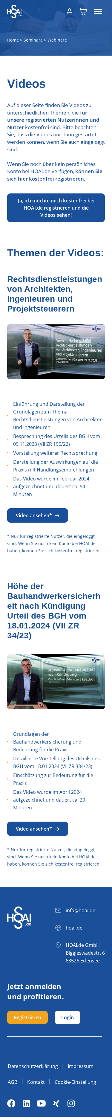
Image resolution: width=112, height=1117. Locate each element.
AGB (12, 1082)
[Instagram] (71, 1103)
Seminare (33, 40)
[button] (98, 11)
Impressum (80, 1066)
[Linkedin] (26, 1103)
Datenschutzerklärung (33, 1066)
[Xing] (56, 1103)
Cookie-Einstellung (75, 1082)
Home (13, 40)
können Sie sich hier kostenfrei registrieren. (54, 175)
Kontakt (36, 1082)
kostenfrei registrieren (77, 550)
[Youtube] (41, 1103)
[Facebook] (11, 1103)
